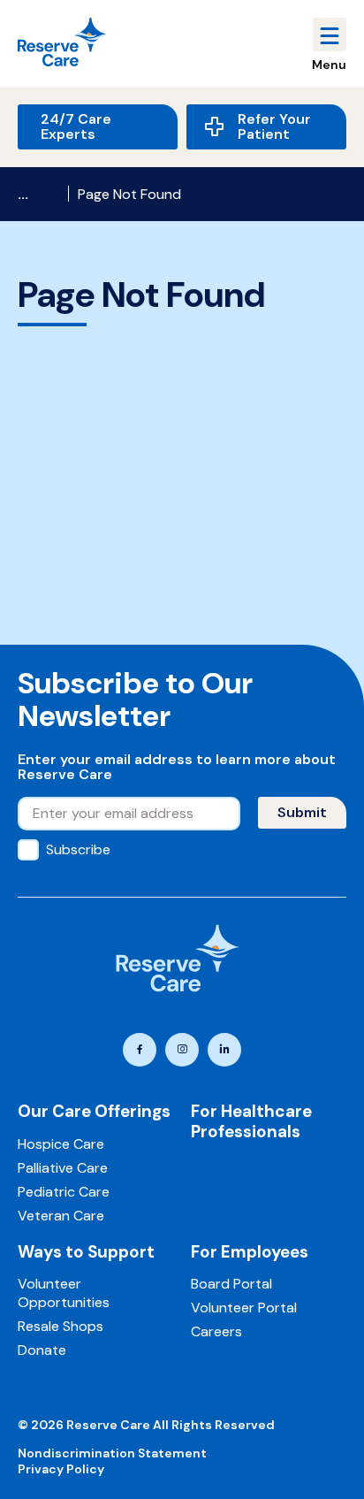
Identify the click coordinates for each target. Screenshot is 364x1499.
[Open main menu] (329, 34)
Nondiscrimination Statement (112, 1453)
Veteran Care (61, 1215)
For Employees (249, 1252)
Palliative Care (63, 1168)
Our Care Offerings (94, 1111)
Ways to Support (86, 1252)
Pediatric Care (64, 1191)
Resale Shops (60, 1326)
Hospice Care (61, 1144)
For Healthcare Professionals (251, 1121)
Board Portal (231, 1283)
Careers (216, 1331)
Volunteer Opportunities (64, 1293)
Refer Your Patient (274, 127)
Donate (42, 1350)
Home (38, 194)
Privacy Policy (61, 1469)
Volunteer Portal (244, 1307)
